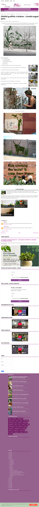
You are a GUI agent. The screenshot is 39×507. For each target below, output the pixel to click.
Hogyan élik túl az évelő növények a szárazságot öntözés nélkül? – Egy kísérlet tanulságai (20, 377)
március (11, 469)
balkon (10, 418)
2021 (10, 457)
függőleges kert (17, 21)
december (11, 459)
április (11, 468)
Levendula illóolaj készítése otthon (17, 385)
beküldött (14, 418)
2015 (10, 482)
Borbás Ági (5, 226)
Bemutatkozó (7, 0)
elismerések (11, 422)
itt (21, 185)
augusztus (11, 464)
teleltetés (10, 430)
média (28, 424)
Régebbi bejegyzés (36, 232)
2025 (10, 453)
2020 (10, 458)
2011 (10, 486)
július (11, 465)
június (11, 466)
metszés (23, 424)
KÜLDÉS (20, 280)
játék (16, 424)
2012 (10, 485)
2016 (10, 481)
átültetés (21, 432)
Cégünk (11, 0)
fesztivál (19, 422)
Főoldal (19, 232)
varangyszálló (16, 430)
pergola (20, 426)
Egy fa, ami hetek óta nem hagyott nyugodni (19, 381)
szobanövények (17, 428)
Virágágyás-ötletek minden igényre (17, 390)
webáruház (16, 432)
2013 (10, 484)
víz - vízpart (11, 432)
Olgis (5, 222)
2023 (10, 455)
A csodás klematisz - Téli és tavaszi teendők (19, 398)
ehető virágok (26, 420)
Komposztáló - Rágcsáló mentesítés (17, 407)
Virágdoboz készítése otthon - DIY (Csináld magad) (20, 402)
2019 (10, 478)
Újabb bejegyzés (3, 232)
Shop (14, 0)
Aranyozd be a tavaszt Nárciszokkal (15, 473)
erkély (16, 422)
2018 (10, 479)
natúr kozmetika (11, 426)
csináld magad (20, 418)
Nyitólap (2, 0)
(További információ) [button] (8, 505)
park (16, 426)
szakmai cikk (11, 428)
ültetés (25, 432)
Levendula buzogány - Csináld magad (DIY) (19, 411)
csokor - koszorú (11, 420)
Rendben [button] (33, 504)
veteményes (22, 430)
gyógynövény (11, 424)
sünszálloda (23, 428)
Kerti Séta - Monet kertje (13, 470)
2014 (10, 483)
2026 (10, 452)
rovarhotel (25, 426)
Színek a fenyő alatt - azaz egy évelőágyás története (20, 394)
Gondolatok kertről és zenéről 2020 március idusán (17, 472)
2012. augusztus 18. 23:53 (8, 224)
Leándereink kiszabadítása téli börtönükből (16, 471)
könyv (19, 424)
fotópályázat (25, 422)
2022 (10, 456)
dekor (10, 21)
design (13, 21)
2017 (10, 480)
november (11, 460)
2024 (10, 454)
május (11, 467)
